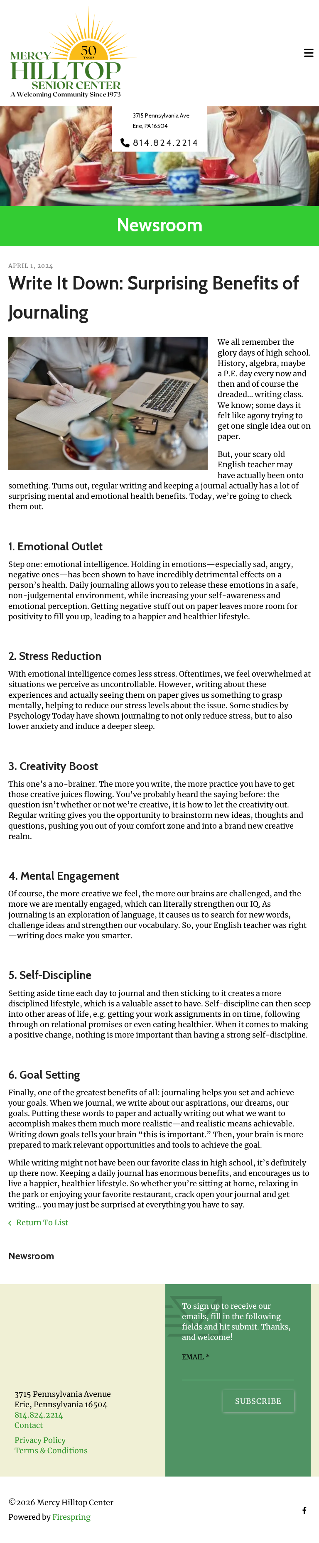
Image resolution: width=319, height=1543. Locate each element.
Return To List (41, 1222)
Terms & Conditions (51, 1450)
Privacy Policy (40, 1440)
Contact (29, 1425)
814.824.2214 (166, 142)
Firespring (71, 1517)
